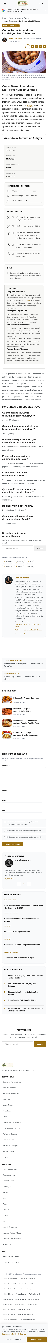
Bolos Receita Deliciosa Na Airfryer (22, 1000)
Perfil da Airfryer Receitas (12, 1128)
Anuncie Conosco (9, 1088)
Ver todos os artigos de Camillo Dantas (28, 630)
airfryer (30, 105)
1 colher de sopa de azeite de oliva (24, 196)
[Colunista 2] (24, 883)
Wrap (33, 624)
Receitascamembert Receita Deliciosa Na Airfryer (21, 920)
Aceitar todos (36, 1339)
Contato (5, 1157)
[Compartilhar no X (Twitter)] (40, 46)
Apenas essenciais (13, 1339)
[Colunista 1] (23, 883)
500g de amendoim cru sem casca (24, 191)
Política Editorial (8, 1151)
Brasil (28, 300)
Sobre (5, 1117)
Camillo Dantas (14, 38)
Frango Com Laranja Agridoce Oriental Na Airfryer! (25, 734)
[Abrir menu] (4, 3)
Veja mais (11, 879)
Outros (18, 626)
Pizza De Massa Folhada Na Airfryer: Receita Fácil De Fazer (26, 722)
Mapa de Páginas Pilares (12, 1233)
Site (16, 634)
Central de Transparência (12, 1082)
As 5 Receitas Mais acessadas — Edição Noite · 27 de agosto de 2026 (23, 907)
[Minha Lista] (39, 4)
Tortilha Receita (8, 1181)
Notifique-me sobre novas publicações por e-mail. (24, 837)
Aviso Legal (7, 1111)
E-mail (5, 800)
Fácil (4, 1221)
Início (4, 18)
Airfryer (26, 18)
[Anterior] (19, 884)
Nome (5, 790)
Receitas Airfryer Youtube (12, 1239)
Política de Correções (10, 1146)
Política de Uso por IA (9, 1284)
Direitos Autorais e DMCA (12, 1122)
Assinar (40, 548)
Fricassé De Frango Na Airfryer (26, 698)
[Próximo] (29, 884)
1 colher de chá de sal (19, 200)
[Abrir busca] (43, 3)
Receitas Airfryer (11, 913)
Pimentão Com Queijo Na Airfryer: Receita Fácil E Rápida (25, 977)
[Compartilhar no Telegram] (44, 46)
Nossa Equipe (8, 1105)
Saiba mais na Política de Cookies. (14, 1334)
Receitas (6, 1210)
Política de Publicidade (11, 1093)
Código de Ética (7, 1299)
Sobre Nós (6, 1099)
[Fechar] (45, 10)
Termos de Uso (8, 1140)
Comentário (7, 765)
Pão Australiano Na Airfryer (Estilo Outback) (22, 985)
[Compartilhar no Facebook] (36, 46)
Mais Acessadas (10, 900)
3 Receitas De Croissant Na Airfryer (19, 958)
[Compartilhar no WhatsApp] (32, 46)
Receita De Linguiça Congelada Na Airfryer (22, 710)
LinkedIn (23, 634)
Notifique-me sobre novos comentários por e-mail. (24, 830)
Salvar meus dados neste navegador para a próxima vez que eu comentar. (22, 823)
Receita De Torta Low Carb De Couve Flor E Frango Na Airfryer (25, 1010)
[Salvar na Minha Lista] (27, 46)
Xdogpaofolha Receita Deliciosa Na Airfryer (23, 993)
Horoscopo (7, 1244)
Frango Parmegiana (15, 18)
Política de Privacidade (9, 1279)
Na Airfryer (27, 624)
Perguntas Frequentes (11, 1256)
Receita (39, 624)
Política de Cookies (10, 1134)
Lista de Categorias (10, 1227)
